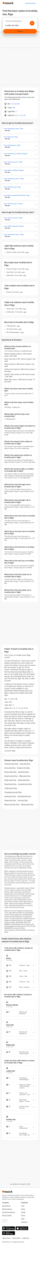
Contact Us (25, 1238)
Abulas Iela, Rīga (23, 780)
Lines (22, 1206)
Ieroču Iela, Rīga (9, 768)
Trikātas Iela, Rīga (10, 788)
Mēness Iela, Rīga (27, 804)
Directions (24, 1222)
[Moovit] (8, 3)
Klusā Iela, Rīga (23, 772)
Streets (23, 1212)
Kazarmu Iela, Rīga (10, 776)
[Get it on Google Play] (8, 1228)
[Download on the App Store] (21, 1228)
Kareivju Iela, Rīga (10, 772)
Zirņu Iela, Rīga (23, 800)
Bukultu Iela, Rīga (10, 784)
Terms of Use (6, 1238)
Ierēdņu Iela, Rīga (10, 780)
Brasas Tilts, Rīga (23, 768)
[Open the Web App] (8, 1233)
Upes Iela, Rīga (25, 764)
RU (4, 1220)
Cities (23, 1219)
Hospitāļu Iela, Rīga (24, 796)
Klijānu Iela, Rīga (24, 776)
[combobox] (20, 21)
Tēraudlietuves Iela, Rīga (13, 792)
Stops (23, 1215)
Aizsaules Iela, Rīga (25, 784)
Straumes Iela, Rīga (11, 764)
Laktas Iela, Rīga (10, 796)
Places (23, 1209)
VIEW (27, 252)
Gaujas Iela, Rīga (10, 800)
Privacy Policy (16, 1238)
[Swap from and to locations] (32, 23)
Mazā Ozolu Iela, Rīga (11, 804)
